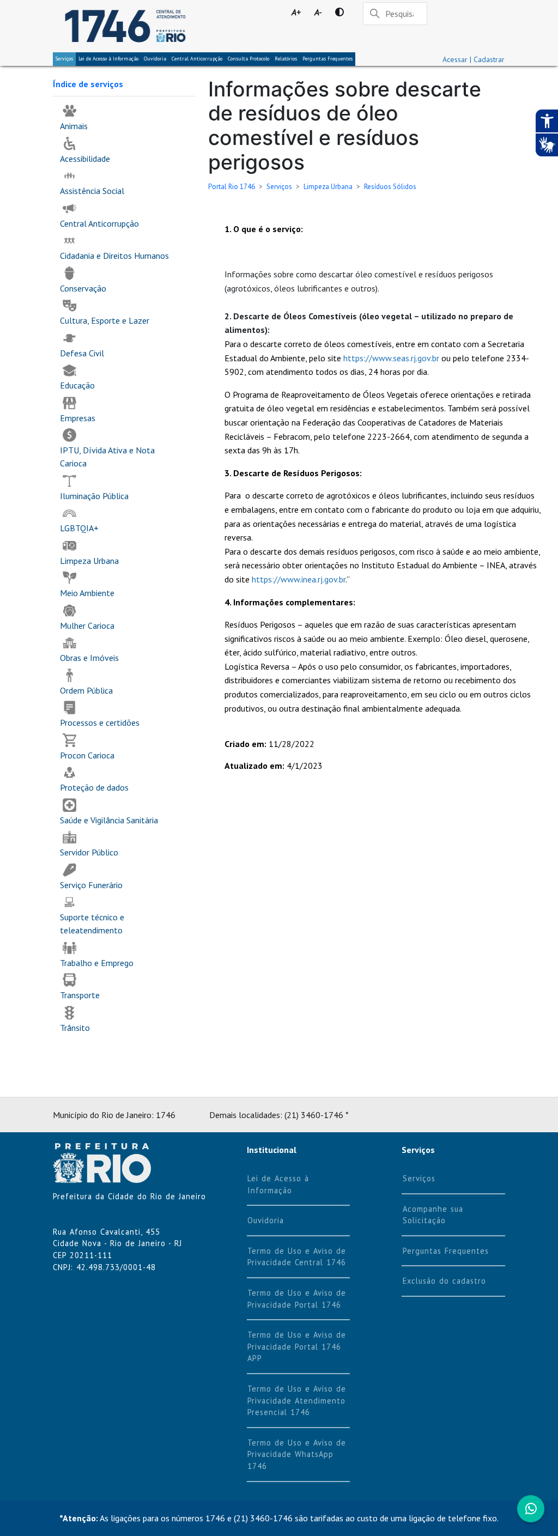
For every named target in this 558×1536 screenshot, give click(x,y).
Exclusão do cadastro (444, 1281)
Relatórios (286, 58)
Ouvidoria (155, 58)
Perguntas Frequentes (327, 58)
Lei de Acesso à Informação (278, 1184)
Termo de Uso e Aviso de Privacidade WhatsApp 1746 (296, 1454)
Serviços (64, 58)
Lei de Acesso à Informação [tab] (108, 58)
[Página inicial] (125, 26)
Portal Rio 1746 (231, 186)
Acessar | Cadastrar (473, 59)
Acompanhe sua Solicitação (433, 1215)
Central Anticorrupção (197, 58)
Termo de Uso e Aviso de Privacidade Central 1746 (296, 1257)
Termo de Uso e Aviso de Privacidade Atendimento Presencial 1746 (296, 1400)
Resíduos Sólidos (390, 186)
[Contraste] (339, 12)
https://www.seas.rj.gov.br (391, 358)
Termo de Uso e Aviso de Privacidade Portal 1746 (296, 1299)
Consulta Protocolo (248, 58)
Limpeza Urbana (328, 186)
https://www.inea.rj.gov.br (298, 579)
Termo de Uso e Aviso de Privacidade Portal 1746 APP (296, 1346)
